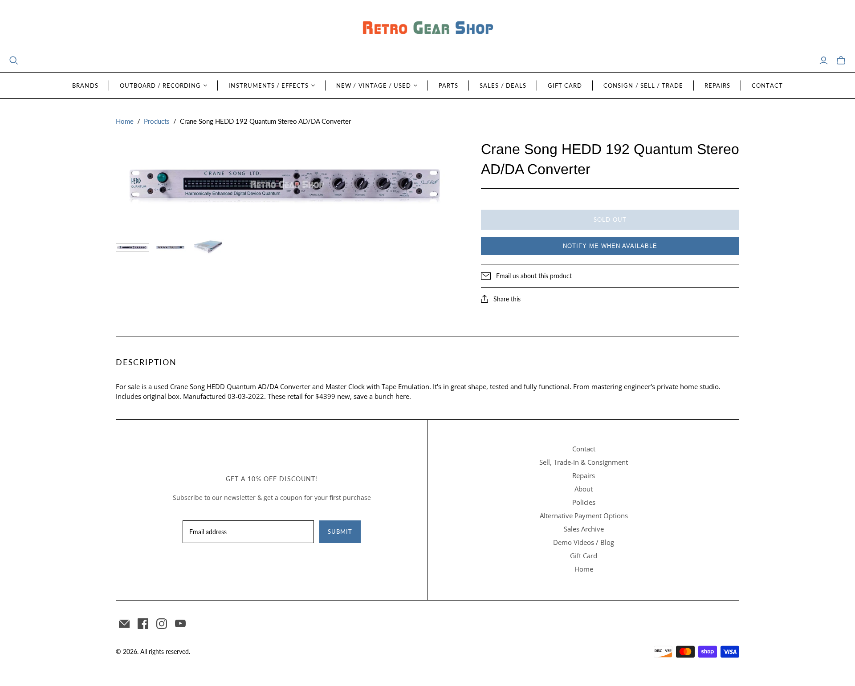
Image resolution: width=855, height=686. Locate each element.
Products (157, 121)
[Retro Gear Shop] (427, 28)
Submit (340, 531)
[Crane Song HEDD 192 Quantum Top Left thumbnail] (208, 247)
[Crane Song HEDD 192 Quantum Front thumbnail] (132, 247)
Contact (767, 85)
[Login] (823, 60)
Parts (448, 85)
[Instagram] (161, 623)
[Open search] (13, 60)
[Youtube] (180, 623)
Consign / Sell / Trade (643, 85)
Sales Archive (584, 528)
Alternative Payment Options (584, 515)
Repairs (717, 85)
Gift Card (565, 85)
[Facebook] (143, 623)
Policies (583, 502)
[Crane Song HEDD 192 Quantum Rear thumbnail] (170, 247)
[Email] (124, 623)
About (583, 488)
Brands (85, 85)
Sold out (610, 219)
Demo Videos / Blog (583, 542)
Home (125, 121)
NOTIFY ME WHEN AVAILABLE (610, 246)
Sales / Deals (503, 85)
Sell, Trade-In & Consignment (583, 462)
